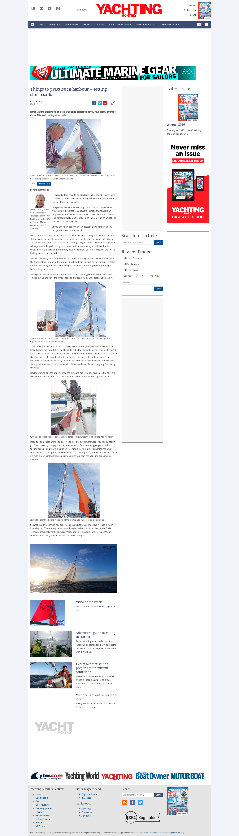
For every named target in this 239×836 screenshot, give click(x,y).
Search (159, 242)
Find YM (192, 15)
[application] (73, 568)
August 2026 (176, 124)
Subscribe (191, 5)
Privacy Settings (178, 833)
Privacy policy (165, 833)
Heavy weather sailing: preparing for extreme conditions (92, 668)
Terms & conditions (150, 833)
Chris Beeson (36, 101)
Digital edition (190, 10)
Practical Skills (44, 184)
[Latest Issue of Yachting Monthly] (204, 10)
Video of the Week (89, 602)
